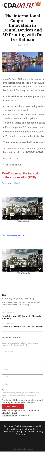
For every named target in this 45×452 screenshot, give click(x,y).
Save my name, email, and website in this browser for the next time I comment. (20, 394)
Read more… (22, 434)
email (9, 152)
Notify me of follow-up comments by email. (22, 400)
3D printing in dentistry (23, 298)
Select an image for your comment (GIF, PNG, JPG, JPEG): (21, 411)
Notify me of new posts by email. (19, 403)
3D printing (7, 298)
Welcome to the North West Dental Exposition (22, 326)
